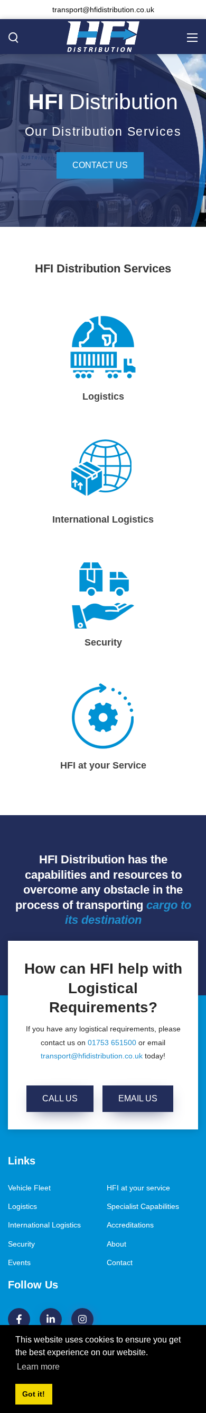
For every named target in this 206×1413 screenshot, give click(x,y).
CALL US (60, 1098)
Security (21, 1244)
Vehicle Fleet (29, 1188)
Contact (120, 1262)
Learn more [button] (38, 1366)
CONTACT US (100, 165)
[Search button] (14, 37)
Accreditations (130, 1225)
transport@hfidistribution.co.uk (92, 1056)
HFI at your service (138, 1188)
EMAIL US (137, 1098)
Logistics (22, 1206)
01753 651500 (112, 1042)
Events (19, 1262)
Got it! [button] (33, 1394)
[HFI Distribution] (103, 36)
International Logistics (44, 1225)
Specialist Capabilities (143, 1206)
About (116, 1244)
